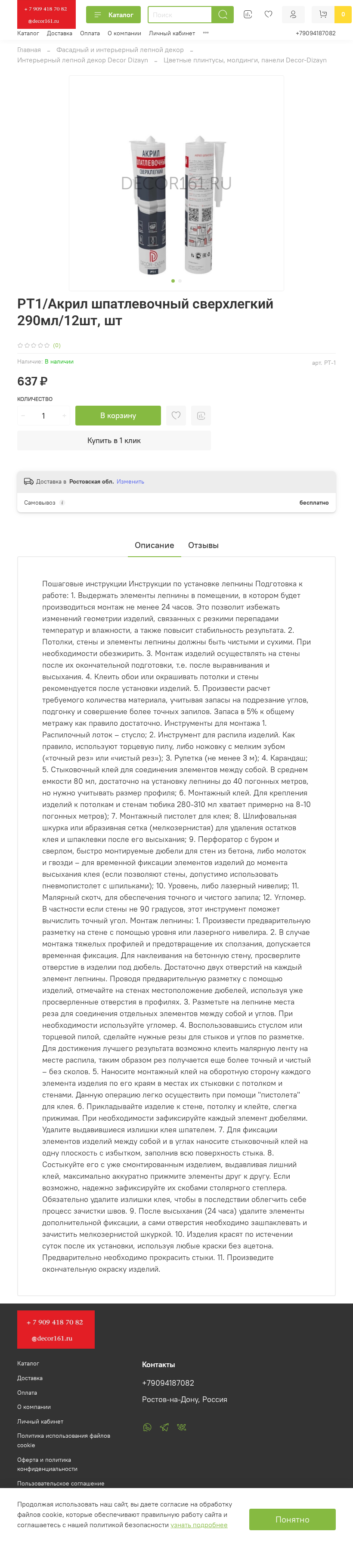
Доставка (59, 33)
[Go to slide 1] (173, 281)
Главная (29, 49)
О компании (124, 33)
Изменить (130, 481)
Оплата (90, 33)
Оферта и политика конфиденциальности (47, 1464)
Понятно (293, 1519)
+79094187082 (316, 33)
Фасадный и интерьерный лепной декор (120, 49)
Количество (35, 399)
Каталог (120, 14)
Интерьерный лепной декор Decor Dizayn (82, 59)
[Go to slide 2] (180, 281)
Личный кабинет (172, 33)
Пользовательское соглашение (61, 1483)
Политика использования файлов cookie (63, 1440)
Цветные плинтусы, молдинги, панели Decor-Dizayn (245, 59)
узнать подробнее (199, 1524)
